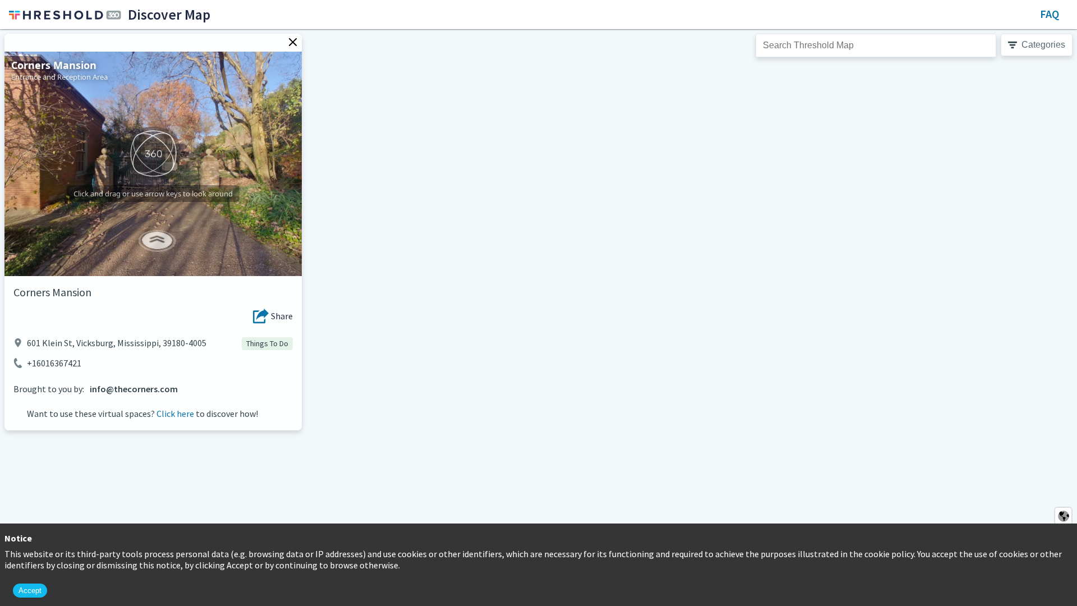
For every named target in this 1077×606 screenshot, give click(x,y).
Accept (30, 590)
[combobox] (876, 45)
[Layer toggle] (1063, 516)
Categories (1043, 44)
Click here (175, 413)
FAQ (1049, 14)
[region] (538, 317)
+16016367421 (54, 363)
